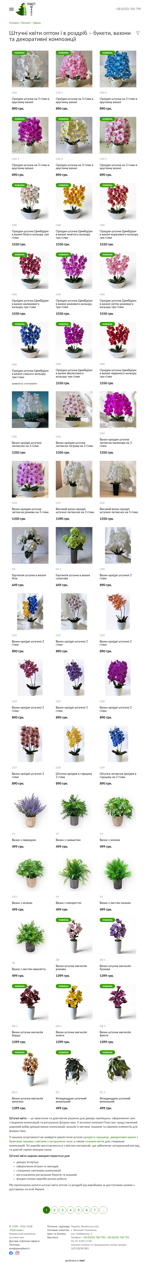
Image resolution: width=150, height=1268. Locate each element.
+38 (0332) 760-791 (117, 1237)
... (103, 1209)
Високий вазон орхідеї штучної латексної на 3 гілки (75, 511)
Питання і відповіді (58, 1226)
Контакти (52, 1237)
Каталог (26, 23)
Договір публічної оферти (24, 1241)
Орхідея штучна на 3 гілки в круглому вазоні (30, 100)
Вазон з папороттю (68, 902)
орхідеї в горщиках (96, 1137)
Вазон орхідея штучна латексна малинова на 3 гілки (116, 442)
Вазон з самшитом (68, 840)
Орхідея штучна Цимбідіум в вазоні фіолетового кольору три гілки (74, 373)
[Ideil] (75, 1260)
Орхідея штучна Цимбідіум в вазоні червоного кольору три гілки (118, 373)
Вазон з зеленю (110, 840)
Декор (37, 23)
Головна (14, 23)
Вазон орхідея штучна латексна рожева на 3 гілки (30, 511)
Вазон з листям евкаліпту (29, 969)
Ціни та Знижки (56, 1234)
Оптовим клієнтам (58, 1230)
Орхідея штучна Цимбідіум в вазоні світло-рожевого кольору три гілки (118, 304)
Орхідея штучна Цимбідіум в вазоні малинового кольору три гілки (30, 304)
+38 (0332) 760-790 (128, 9)
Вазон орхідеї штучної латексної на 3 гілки (27, 444)
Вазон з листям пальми (115, 902)
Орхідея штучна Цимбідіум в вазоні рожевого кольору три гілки (74, 304)
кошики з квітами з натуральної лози (47, 1141)
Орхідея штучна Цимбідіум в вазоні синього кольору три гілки (30, 374)
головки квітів (94, 1141)
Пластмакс (16, 1230)
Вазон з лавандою (24, 840)
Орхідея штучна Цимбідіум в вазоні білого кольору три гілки (30, 234)
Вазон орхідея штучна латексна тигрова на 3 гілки (74, 444)
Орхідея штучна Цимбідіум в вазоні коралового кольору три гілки (119, 234)
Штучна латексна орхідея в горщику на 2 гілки (118, 775)
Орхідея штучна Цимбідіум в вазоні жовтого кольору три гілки (74, 234)
